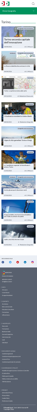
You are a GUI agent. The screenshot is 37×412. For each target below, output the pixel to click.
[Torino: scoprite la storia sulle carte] (18, 87)
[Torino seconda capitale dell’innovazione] (18, 37)
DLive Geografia (9, 11)
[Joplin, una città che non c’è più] (18, 235)
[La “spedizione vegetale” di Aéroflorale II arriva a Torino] (18, 161)
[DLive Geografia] (7, 5)
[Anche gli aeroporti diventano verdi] (18, 186)
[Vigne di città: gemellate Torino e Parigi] (18, 137)
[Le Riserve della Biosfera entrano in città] (18, 62)
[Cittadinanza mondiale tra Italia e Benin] (18, 113)
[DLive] (3, 3)
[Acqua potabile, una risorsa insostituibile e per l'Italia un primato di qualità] (18, 210)
